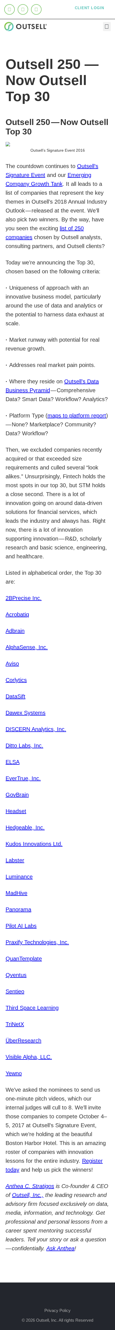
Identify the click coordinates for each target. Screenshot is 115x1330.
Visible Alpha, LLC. (29, 1057)
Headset (16, 811)
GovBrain (17, 795)
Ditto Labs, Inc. (24, 745)
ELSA (13, 762)
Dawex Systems (25, 713)
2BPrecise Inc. (24, 598)
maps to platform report (76, 415)
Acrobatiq (17, 614)
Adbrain (15, 631)
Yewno (14, 1073)
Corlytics (16, 680)
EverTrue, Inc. (23, 778)
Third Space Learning (32, 1008)
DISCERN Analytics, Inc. (36, 729)
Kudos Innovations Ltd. (34, 844)
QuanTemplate (24, 959)
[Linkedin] (9, 9)
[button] (107, 26)
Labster (15, 860)
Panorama (18, 909)
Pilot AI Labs (21, 926)
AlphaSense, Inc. (27, 647)
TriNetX (15, 1024)
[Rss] (36, 9)
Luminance (19, 877)
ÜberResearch (23, 1041)
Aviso (12, 664)
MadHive (16, 893)
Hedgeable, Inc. (25, 827)
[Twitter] (23, 9)
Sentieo (15, 991)
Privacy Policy (57, 1310)
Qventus (16, 975)
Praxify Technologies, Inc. (37, 942)
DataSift (15, 696)
